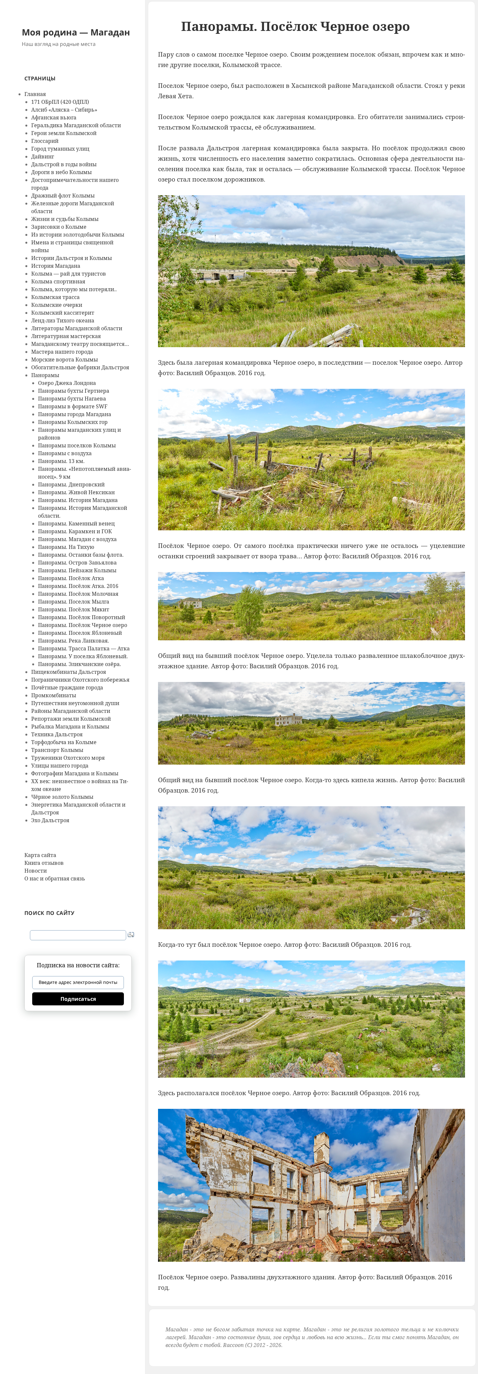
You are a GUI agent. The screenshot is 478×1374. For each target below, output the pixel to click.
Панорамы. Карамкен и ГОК (75, 531)
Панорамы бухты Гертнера (73, 390)
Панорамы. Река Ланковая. (73, 640)
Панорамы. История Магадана (78, 500)
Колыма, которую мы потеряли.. (74, 289)
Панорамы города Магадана (74, 414)
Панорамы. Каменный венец (76, 523)
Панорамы (45, 375)
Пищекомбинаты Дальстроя (68, 671)
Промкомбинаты (53, 695)
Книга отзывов (44, 862)
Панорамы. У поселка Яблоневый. (83, 656)
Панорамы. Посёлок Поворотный (81, 617)
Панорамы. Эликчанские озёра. (79, 664)
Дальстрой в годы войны (64, 164)
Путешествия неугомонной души (75, 703)
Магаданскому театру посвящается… (80, 343)
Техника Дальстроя (57, 734)
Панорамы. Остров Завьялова (77, 562)
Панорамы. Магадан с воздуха (77, 539)
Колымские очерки (56, 304)
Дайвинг (42, 156)
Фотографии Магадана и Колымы (74, 773)
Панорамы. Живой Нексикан (76, 492)
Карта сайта (40, 855)
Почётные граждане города (67, 687)
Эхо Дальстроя (50, 820)
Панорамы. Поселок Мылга (73, 601)
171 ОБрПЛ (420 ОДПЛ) (60, 101)
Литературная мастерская (66, 336)
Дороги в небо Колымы (61, 172)
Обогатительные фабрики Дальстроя (80, 367)
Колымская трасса (55, 297)
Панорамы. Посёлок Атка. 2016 (78, 586)
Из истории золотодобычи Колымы (77, 234)
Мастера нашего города (62, 351)
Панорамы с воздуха (65, 453)
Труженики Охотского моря (68, 757)
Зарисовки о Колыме (58, 226)
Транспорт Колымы (57, 750)
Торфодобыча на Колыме (64, 742)
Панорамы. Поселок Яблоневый (80, 632)
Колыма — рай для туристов (68, 273)
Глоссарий (45, 140)
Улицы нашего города (59, 765)
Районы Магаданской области (70, 710)
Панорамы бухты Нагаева (72, 398)
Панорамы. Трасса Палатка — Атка (84, 648)
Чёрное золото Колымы (62, 796)
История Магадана (55, 265)
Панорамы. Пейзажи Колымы (77, 570)
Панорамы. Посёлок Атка (71, 578)
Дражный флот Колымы (63, 195)
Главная (35, 94)
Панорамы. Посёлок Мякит (73, 609)
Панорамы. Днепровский (71, 484)
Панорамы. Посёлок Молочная (78, 593)
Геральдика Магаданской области (76, 125)
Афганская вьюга (53, 117)
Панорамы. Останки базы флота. (81, 554)
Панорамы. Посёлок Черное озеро (82, 625)
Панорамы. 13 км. (61, 461)
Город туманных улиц (60, 148)
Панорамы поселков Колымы (77, 445)
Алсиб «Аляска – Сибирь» (64, 109)
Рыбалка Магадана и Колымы (70, 726)
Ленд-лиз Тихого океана (62, 320)
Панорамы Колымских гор (73, 422)
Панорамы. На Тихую (66, 547)
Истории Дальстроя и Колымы (71, 258)
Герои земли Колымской (64, 133)
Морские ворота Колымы (64, 359)
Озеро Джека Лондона (67, 383)
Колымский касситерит (62, 312)
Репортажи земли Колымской (71, 718)
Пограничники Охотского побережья (80, 679)
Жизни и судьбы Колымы (65, 219)
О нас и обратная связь (54, 878)
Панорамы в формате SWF (72, 406)
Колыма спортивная (58, 281)
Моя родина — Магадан (76, 32)
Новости (35, 870)
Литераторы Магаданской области (76, 328)
